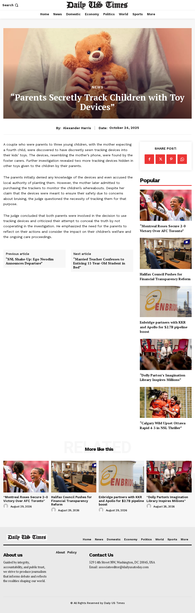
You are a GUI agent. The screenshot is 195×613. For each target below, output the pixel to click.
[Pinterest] (171, 159)
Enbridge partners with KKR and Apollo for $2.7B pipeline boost (163, 327)
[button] (10, 5)
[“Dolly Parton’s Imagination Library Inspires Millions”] (166, 354)
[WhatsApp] (182, 159)
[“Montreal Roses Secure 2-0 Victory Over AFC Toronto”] (166, 205)
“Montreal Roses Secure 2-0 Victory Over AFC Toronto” (162, 228)
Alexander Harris (77, 128)
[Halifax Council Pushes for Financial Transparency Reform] (166, 253)
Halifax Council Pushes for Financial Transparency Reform (165, 276)
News (97, 87)
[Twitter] (160, 159)
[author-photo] (6, 506)
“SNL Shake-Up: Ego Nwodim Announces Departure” (30, 261)
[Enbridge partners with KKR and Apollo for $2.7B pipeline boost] (166, 301)
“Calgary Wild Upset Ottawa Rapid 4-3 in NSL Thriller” (162, 425)
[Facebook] (149, 159)
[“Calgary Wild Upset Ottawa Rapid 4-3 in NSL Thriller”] (166, 402)
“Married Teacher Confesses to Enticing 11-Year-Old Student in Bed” (99, 263)
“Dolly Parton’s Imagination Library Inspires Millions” (162, 377)
